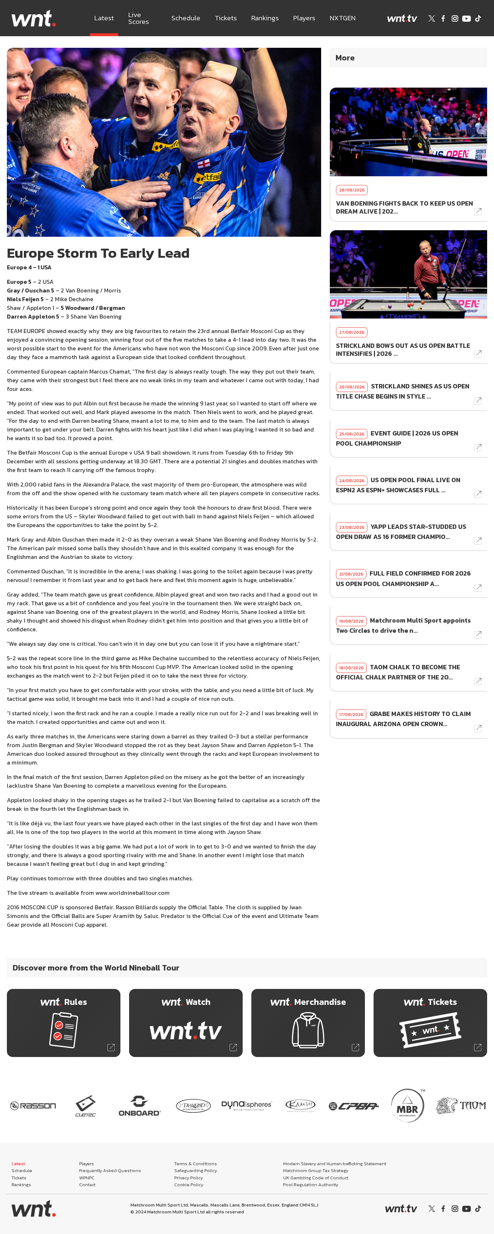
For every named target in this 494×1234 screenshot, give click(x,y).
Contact (87, 1184)
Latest (104, 18)
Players (304, 18)
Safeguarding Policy (195, 1170)
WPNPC (86, 1177)
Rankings (265, 18)
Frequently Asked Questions (110, 1170)
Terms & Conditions (195, 1163)
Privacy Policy (188, 1177)
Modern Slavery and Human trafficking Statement (334, 1163)
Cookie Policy (188, 1184)
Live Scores (138, 18)
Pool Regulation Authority (310, 1184)
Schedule (185, 18)
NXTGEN (342, 18)
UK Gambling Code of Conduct (315, 1177)
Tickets (226, 18)
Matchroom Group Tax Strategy (315, 1170)
